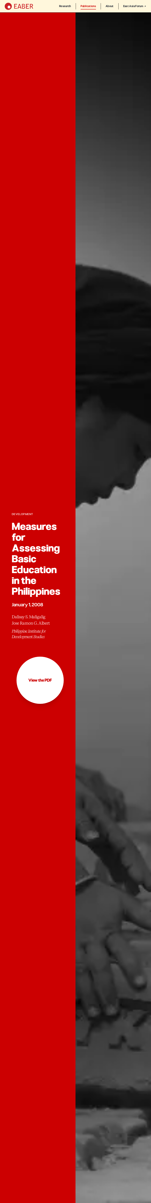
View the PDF (40, 680)
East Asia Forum (133, 6)
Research (65, 6)
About (110, 6)
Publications (88, 6)
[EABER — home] (19, 6)
